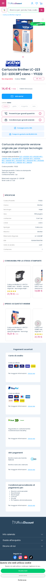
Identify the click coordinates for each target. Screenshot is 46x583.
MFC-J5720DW (7, 162)
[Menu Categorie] (3, 3)
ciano (6, 106)
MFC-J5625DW (38, 160)
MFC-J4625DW (35, 158)
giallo (15, 106)
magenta (24, 106)
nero (34, 106)
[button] (38, 280)
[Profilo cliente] (32, 3)
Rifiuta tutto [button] (23, 575)
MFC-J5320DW (17, 160)
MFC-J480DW (6, 160)
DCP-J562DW (34, 156)
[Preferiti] (36, 3)
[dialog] (23, 572)
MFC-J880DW (27, 162)
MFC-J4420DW (13, 158)
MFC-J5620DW (28, 160)
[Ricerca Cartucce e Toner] (4, 10)
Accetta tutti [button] (23, 571)
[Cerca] (41, 10)
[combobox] (23, 10)
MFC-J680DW (17, 162)
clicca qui (31, 373)
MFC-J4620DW (24, 158)
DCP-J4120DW (24, 156)
